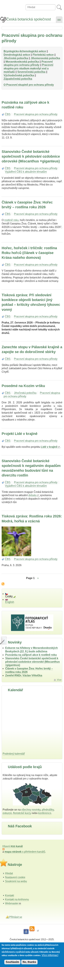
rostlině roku (11, 220)
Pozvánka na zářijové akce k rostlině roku (31, 654)
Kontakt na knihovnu (17, 899)
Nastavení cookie (15, 877)
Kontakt (9, 895)
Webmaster (11, 903)
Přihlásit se (15, 917)
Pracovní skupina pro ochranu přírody (28, 63)
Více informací (50, 955)
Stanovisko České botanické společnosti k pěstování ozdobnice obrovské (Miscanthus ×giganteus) (32, 662)
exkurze (7, 813)
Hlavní (12, 846)
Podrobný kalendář (14, 753)
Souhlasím (12, 962)
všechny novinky (31, 809)
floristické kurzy (22, 813)
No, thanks (29, 962)
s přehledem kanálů (25, 851)
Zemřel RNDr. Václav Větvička (23, 675)
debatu (32, 495)
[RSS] (32, 929)
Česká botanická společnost (28, 19)
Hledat (9, 873)
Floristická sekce (43, 54)
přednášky (48, 809)
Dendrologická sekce (17, 54)
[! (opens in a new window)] (38, 931)
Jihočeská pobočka (25, 392)
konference (44, 813)
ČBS (8, 114)
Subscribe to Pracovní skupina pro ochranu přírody (3, 584)
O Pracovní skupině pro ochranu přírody (29, 84)
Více (59, 680)
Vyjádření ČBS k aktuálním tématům (26, 171)
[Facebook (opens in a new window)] (26, 931)
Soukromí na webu (16, 881)
